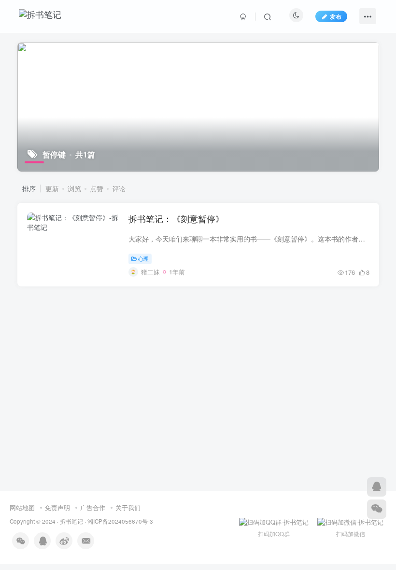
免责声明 (57, 507)
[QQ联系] (376, 487)
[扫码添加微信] (376, 509)
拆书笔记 (71, 521)
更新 (52, 188)
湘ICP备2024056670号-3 (120, 521)
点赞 (96, 188)
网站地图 (22, 507)
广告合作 (92, 507)
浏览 (74, 188)
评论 (119, 188)
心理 (143, 258)
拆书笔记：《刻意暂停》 (176, 218)
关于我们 (128, 507)
